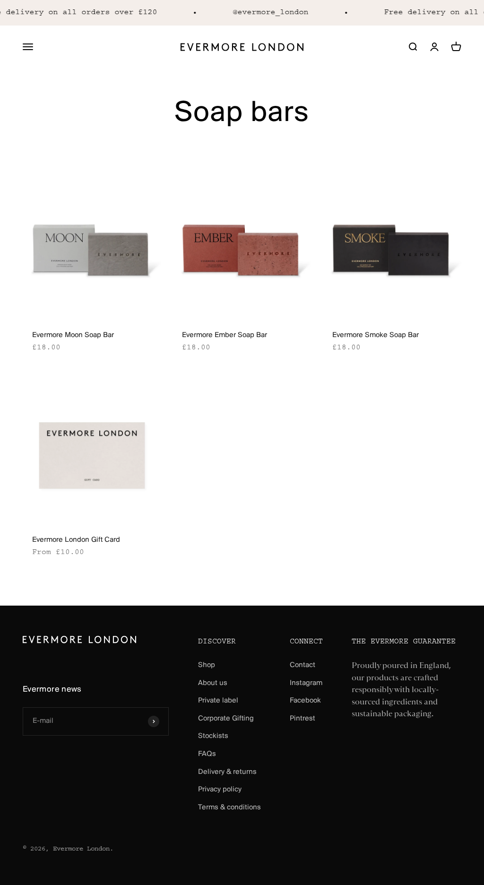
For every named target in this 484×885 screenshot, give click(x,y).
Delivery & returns (227, 772)
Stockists (213, 736)
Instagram (306, 683)
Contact (302, 665)
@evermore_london (266, 12)
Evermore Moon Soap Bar (73, 335)
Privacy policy (220, 789)
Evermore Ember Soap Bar (224, 335)
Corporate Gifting (226, 718)
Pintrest (302, 718)
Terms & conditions (229, 807)
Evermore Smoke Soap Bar (375, 335)
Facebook (305, 700)
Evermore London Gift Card (76, 540)
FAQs (207, 754)
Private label (218, 700)
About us (212, 683)
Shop (206, 665)
